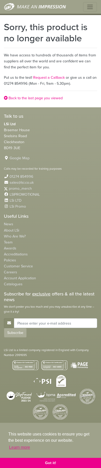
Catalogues (13, 284)
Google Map (20, 158)
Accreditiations (16, 254)
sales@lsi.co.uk (22, 182)
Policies (10, 260)
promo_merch (20, 188)
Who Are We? (15, 236)
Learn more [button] (19, 447)
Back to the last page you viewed (35, 98)
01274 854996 (21, 176)
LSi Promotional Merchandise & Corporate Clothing (35, 7)
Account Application (20, 278)
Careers (10, 272)
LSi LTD (15, 200)
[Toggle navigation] (90, 7)
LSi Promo (18, 206)
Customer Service (18, 266)
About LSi (11, 230)
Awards (10, 248)
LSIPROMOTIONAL (25, 194)
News (8, 224)
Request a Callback (49, 77)
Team (8, 242)
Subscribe (15, 332)
